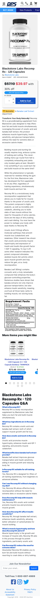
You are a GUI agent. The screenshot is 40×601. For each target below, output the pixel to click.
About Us (10, 589)
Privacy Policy (30, 589)
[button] (4, 4)
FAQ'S (30, 592)
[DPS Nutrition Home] (12, 4)
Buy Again (8, 10)
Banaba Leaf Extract (25, 111)
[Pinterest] (20, 583)
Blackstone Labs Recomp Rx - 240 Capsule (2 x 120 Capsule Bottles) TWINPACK (17, 362)
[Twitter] (26, 583)
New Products (26, 10)
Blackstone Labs (12, 75)
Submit (34, 568)
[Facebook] (13, 583)
